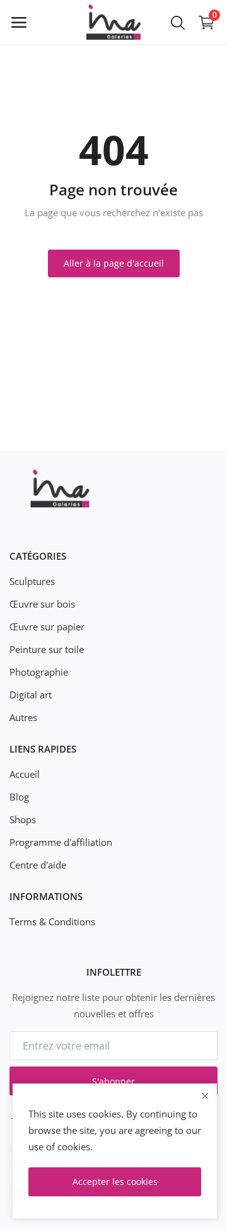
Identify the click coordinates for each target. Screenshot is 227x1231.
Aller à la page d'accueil (114, 263)
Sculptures (32, 581)
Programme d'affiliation (60, 842)
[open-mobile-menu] (19, 22)
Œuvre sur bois (42, 604)
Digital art (30, 694)
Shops (22, 819)
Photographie (38, 672)
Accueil (24, 774)
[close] (205, 1096)
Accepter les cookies (115, 1182)
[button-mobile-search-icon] (177, 22)
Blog (19, 796)
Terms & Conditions (52, 921)
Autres (23, 717)
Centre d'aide (37, 864)
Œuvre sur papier (46, 626)
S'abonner (113, 1081)
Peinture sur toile (46, 649)
